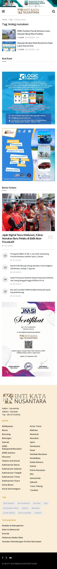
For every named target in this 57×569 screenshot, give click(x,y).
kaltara (25, 508)
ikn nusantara (24, 503)
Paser (32, 450)
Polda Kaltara (36, 462)
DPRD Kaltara (8, 452)
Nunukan (34, 438)
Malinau (34, 430)
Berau (5, 430)
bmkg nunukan (20, 19)
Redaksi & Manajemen (13, 525)
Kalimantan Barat (11, 464)
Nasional (34, 434)
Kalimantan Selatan (12, 468)
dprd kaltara (8, 503)
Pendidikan (35, 458)
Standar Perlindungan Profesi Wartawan (21, 541)
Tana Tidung (36, 486)
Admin (21, 37)
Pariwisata (35, 446)
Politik (33, 466)
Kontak (5, 533)
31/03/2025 (31, 49)
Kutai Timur (36, 426)
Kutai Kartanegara (11, 488)
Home (4, 19)
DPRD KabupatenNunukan (12, 447)
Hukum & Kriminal (11, 460)
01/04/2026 (31, 37)
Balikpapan (7, 426)
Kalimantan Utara (11, 480)
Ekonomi (6, 456)
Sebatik (33, 482)
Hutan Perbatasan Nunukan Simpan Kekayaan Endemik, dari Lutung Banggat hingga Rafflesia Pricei (31, 279)
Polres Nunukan (37, 470)
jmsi (46, 503)
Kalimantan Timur (11, 476)
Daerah (5, 442)
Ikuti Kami (7, 58)
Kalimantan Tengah (12, 472)
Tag (10, 19)
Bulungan (6, 438)
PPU (31, 474)
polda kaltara (9, 513)
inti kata (36, 503)
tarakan (38, 513)
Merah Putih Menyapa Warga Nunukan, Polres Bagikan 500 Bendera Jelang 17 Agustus (31, 267)
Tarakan (34, 490)
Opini (32, 442)
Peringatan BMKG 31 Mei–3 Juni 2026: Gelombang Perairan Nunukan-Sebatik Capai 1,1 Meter (29, 255)
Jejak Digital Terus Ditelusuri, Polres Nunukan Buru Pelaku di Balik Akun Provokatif (22, 238)
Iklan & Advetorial (10, 529)
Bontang (6, 434)
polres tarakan (25, 513)
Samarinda (35, 478)
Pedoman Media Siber (12, 537)
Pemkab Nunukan (38, 454)
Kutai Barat (7, 484)
